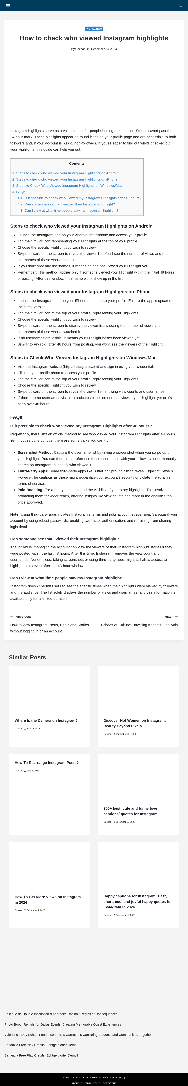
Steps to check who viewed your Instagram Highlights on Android (65, 173)
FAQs (18, 192)
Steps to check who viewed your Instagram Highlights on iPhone (65, 179)
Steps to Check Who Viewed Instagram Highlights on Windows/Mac (67, 186)
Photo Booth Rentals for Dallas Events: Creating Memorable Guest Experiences (62, 1024)
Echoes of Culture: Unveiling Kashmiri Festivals (139, 621)
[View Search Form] (180, 5)
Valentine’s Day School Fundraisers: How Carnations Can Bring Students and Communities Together (78, 1035)
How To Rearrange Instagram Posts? (47, 763)
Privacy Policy (92, 1083)
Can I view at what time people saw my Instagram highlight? (68, 210)
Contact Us (109, 1083)
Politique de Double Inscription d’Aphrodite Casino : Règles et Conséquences (61, 1014)
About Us (77, 1083)
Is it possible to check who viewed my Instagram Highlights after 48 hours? (80, 198)
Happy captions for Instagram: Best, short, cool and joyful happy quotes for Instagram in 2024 (138, 901)
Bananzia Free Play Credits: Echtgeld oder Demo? (41, 1045)
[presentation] (49, 689)
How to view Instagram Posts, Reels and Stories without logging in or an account (49, 624)
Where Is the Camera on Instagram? (46, 721)
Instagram (94, 28)
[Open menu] (8, 5)
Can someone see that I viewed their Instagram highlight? (66, 204)
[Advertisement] (94, 976)
